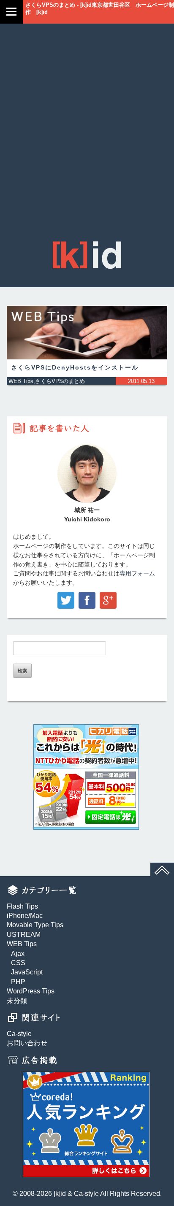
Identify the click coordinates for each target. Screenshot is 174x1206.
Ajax (17, 953)
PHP (18, 981)
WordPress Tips (30, 991)
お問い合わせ (27, 1043)
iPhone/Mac (25, 915)
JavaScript (27, 972)
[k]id (60, 1193)
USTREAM (24, 934)
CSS (18, 962)
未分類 (17, 1000)
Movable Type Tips (35, 924)
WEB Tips (20, 381)
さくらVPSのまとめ (60, 381)
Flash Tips (22, 906)
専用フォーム (137, 573)
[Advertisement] (87, 141)
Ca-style (19, 1033)
